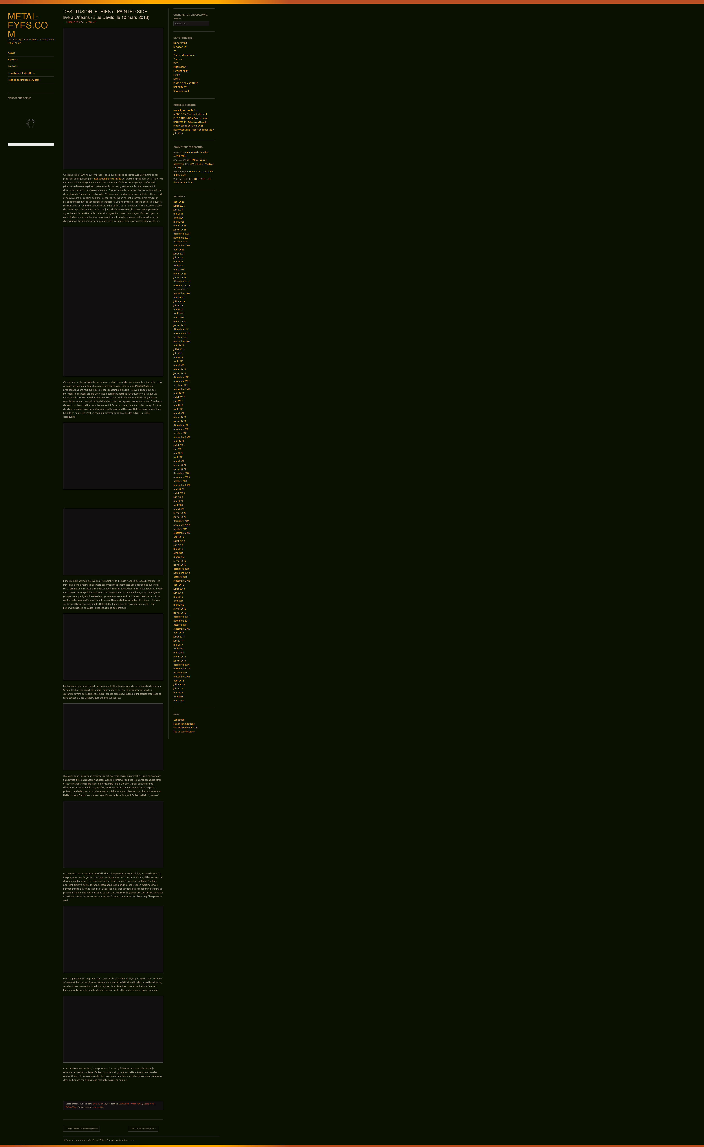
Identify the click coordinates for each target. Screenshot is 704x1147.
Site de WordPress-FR (184, 731)
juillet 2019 (179, 541)
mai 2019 (178, 549)
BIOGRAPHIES (180, 47)
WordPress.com (126, 1140)
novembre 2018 (181, 573)
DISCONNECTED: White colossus (81, 1129)
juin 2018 (178, 593)
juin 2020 (178, 497)
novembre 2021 (181, 429)
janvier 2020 (179, 517)
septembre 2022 (181, 389)
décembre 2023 (181, 329)
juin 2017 (178, 641)
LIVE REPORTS (99, 1104)
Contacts (12, 66)
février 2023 (179, 369)
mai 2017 (178, 645)
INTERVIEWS (179, 67)
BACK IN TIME (180, 43)
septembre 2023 (181, 341)
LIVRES (176, 75)
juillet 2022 (179, 397)
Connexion (178, 720)
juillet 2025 (179, 253)
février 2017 (179, 656)
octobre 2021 (180, 433)
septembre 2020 (181, 485)
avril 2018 (178, 601)
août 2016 (178, 680)
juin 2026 (178, 209)
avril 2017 (178, 648)
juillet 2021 (179, 445)
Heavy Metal (149, 1104)
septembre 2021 (181, 437)
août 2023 (178, 345)
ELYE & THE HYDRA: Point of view (190, 118)
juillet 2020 (179, 493)
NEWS (176, 79)
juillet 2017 (179, 636)
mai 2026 (178, 213)
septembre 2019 (181, 533)
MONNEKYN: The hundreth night (190, 114)
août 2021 (178, 441)
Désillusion (124, 1104)
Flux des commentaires (185, 727)
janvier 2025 (179, 277)
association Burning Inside (107, 178)
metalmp (91, 22)
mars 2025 (178, 269)
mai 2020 (178, 501)
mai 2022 (178, 405)
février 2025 (179, 273)
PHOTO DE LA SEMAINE (185, 83)
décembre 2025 (181, 233)
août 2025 (178, 249)
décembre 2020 (181, 473)
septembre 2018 (181, 581)
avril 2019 (178, 553)
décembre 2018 (181, 569)
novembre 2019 (181, 525)
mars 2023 (178, 365)
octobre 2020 (180, 481)
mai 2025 (178, 261)
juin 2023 (178, 353)
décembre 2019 (181, 521)
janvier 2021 (179, 469)
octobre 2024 (180, 289)
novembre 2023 (181, 333)
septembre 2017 (181, 629)
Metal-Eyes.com (28, 24)
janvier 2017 (179, 660)
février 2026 (179, 225)
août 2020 (178, 489)
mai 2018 (178, 597)
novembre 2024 (181, 285)
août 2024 (178, 297)
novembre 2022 (181, 381)
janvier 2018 (179, 613)
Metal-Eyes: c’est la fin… (185, 110)
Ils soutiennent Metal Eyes (21, 73)
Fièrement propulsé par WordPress (81, 1140)
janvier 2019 (179, 565)
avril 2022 (178, 409)
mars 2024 (178, 317)
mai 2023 (178, 357)
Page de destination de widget (23, 80)
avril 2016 (178, 696)
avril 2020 (178, 505)
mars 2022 (178, 413)
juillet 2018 (179, 589)
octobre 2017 (180, 625)
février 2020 (179, 513)
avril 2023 (178, 361)
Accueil (11, 53)
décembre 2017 (181, 616)
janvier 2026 (179, 229)
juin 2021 (178, 449)
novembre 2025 (181, 238)
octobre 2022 (180, 385)
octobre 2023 (180, 337)
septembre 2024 (181, 293)
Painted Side (71, 1107)
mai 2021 (178, 453)
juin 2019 (178, 545)
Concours (178, 59)
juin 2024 (178, 305)
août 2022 (178, 393)
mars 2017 (178, 652)
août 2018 (178, 585)
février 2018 (179, 609)
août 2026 (178, 202)
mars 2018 (178, 605)
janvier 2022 (179, 421)
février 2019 (179, 561)
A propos (12, 59)
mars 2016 (178, 700)
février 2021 (179, 465)
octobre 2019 (180, 529)
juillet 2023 (179, 349)
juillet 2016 (179, 684)
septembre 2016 (181, 676)
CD (174, 51)
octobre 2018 (180, 577)
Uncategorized (181, 91)
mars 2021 (178, 461)
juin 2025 (178, 257)
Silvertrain (178, 164)
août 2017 (178, 632)
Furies (139, 1104)
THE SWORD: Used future (143, 1129)
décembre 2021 (181, 425)
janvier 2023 (179, 373)
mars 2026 (178, 222)
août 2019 (178, 537)
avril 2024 (178, 313)
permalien (98, 1107)
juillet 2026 (179, 206)
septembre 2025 (181, 245)
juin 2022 (178, 401)
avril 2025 (178, 265)
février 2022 (179, 417)
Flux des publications (184, 724)
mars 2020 (178, 509)
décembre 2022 (181, 377)
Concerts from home (184, 55)
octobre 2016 (180, 672)
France (133, 1104)
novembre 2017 (181, 621)
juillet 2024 (179, 301)
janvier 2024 (179, 325)
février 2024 (179, 321)
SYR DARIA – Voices (196, 160)
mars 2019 (178, 557)
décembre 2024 (181, 281)
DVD (175, 63)
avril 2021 (178, 457)
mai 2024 (178, 309)
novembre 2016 (181, 668)
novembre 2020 (181, 477)
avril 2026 (178, 218)
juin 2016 (178, 688)
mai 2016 (178, 692)
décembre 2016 (181, 665)
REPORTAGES (180, 87)
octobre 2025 (180, 241)
